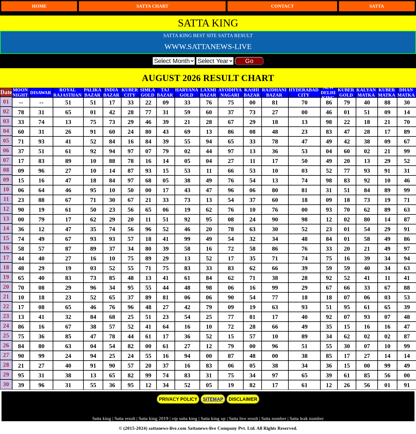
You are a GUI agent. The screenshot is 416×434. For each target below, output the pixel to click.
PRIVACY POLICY (178, 399)
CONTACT (282, 6)
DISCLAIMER (243, 399)
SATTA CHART (152, 6)
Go (249, 61)
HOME (39, 6)
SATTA (376, 6)
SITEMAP (213, 399)
